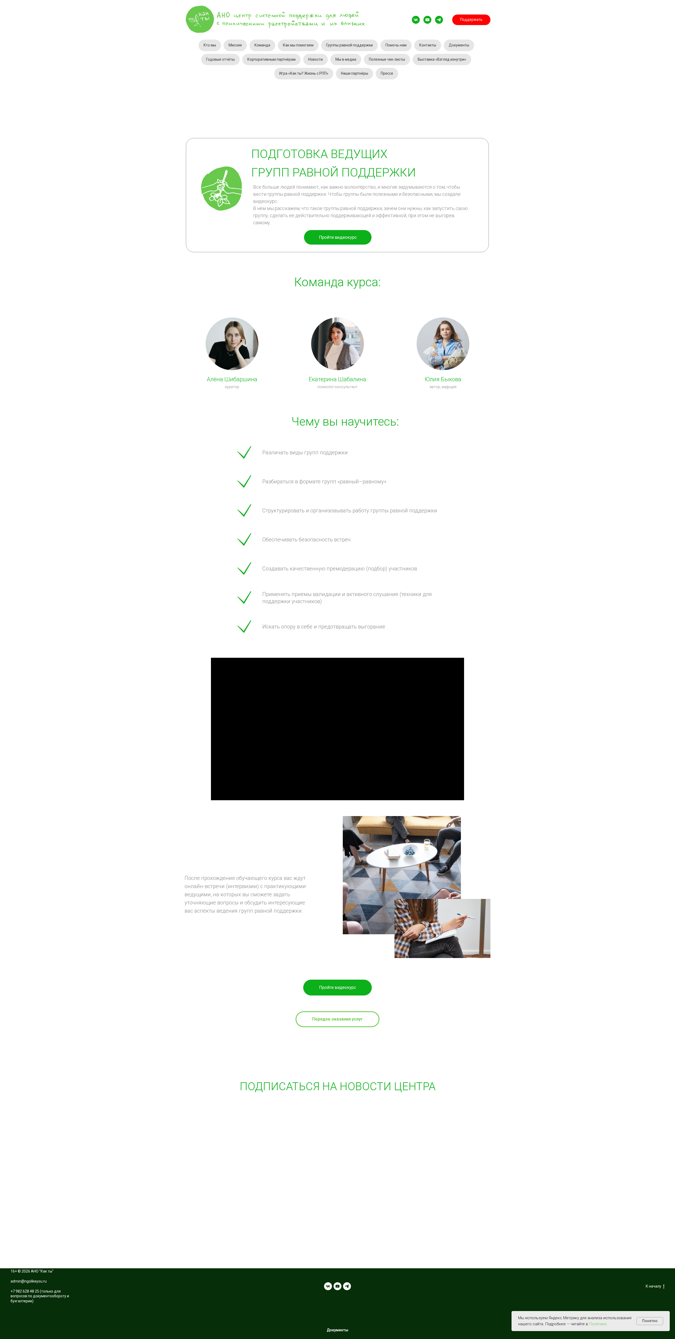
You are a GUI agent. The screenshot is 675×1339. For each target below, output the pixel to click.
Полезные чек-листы (387, 59)
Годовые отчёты (220, 59)
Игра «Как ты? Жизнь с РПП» (303, 73)
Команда (262, 45)
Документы (459, 45)
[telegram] (439, 20)
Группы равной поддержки (349, 45)
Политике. (598, 1324)
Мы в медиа (345, 59)
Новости (315, 59)
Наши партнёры (354, 73)
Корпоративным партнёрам (271, 59)
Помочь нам (396, 45)
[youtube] (427, 20)
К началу (653, 1286)
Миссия (235, 45)
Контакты (427, 45)
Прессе (387, 73)
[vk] (416, 20)
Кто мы (210, 45)
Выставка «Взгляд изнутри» (442, 59)
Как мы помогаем (298, 45)
